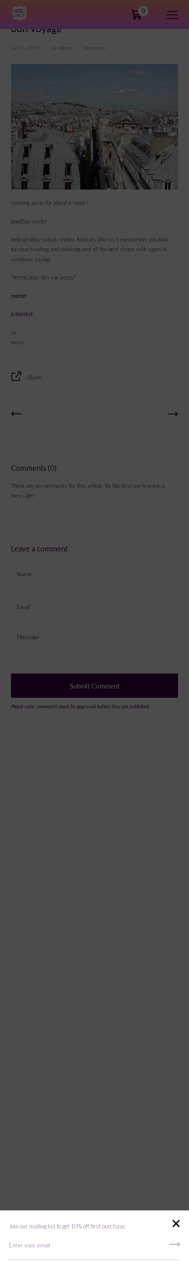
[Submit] (175, 1247)
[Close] (176, 1224)
